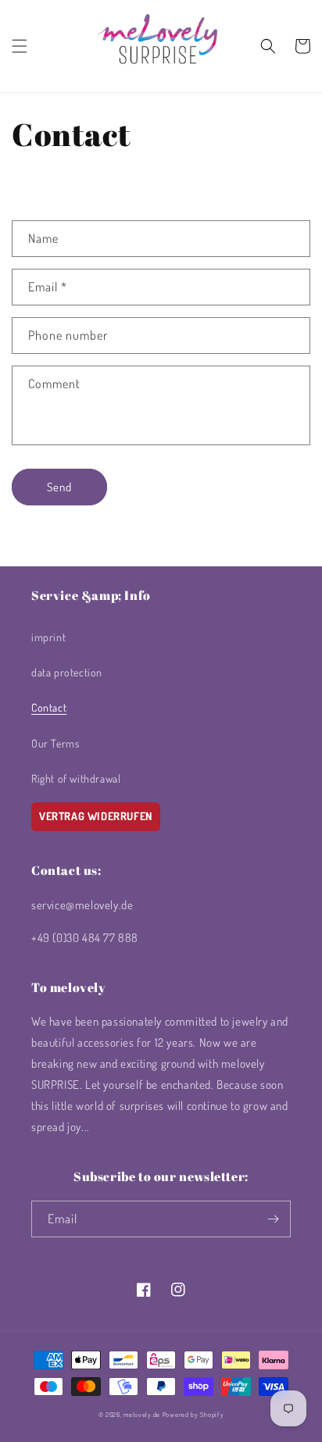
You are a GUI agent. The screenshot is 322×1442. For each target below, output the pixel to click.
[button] (19, 46)
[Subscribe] (273, 1219)
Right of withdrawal (75, 778)
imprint (48, 637)
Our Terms (55, 743)
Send (59, 487)
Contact (48, 707)
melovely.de (141, 1414)
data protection (66, 672)
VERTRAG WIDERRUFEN (95, 816)
